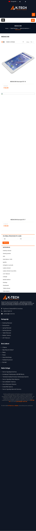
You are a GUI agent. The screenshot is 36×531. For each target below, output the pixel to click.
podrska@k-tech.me (21, 401)
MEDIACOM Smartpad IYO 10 (18, 81)
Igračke (5, 262)
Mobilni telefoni (6, 279)
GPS (4, 256)
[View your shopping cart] (33, 14)
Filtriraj (6, 242)
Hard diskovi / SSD (7, 259)
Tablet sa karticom (24, 28)
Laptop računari (7, 268)
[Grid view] (2, 42)
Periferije (5, 282)
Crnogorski (13, 1)
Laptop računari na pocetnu (9, 271)
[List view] (4, 42)
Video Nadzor (6, 291)
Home (6, 28)
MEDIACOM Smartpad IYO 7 (18, 219)
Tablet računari (14, 28)
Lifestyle (5, 276)
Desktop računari (7, 250)
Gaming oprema (7, 253)
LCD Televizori (6, 273)
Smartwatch (6, 285)
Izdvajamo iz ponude (8, 265)
